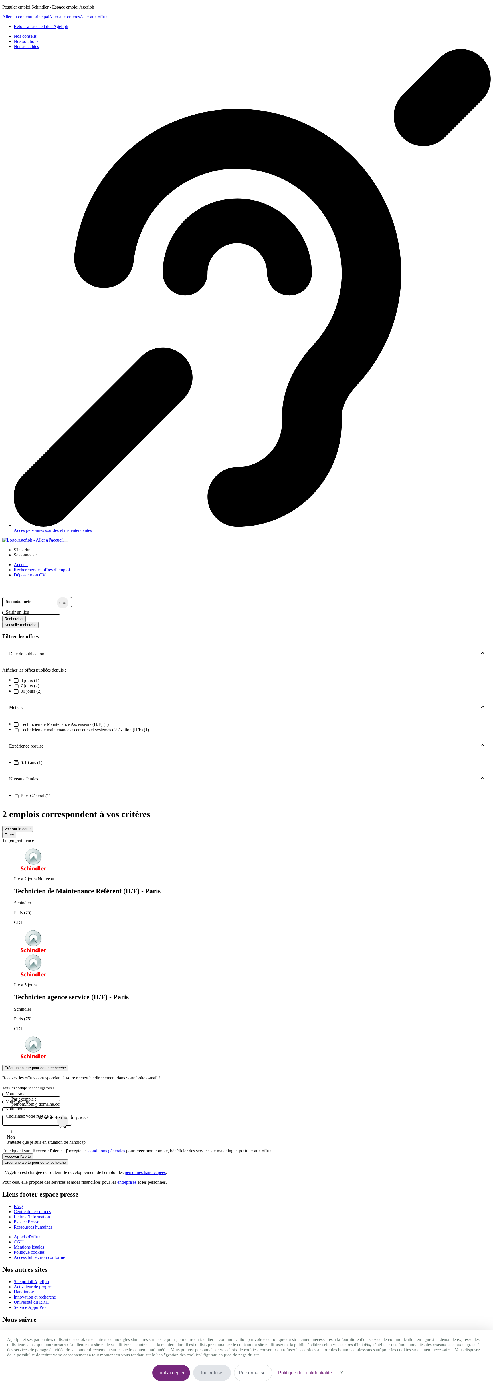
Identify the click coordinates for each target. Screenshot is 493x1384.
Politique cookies (29, 1252)
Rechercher (14, 619)
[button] (22, 549)
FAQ (18, 1206)
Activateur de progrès (33, 1286)
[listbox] (246, 954)
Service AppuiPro (30, 1307)
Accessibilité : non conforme (39, 1257)
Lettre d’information (32, 1216)
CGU (19, 1241)
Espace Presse (26, 1221)
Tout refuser (212, 1372)
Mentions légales (29, 1247)
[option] (252, 901)
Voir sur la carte (18, 829)
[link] (41, 26)
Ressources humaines (33, 1227)
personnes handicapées (145, 1172)
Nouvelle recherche (20, 625)
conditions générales (106, 1150)
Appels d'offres (27, 1236)
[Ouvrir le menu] (66, 541)
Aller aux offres (94, 16)
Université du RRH (31, 1302)
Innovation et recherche (35, 1297)
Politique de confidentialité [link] (305, 1372)
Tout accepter (171, 1372)
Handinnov (24, 1291)
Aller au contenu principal (25, 16)
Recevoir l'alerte (18, 1156)
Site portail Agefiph (31, 1281)
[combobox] (31, 601)
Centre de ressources (32, 1211)
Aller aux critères (64, 16)
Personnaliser (253, 1372)
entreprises (126, 1182)
